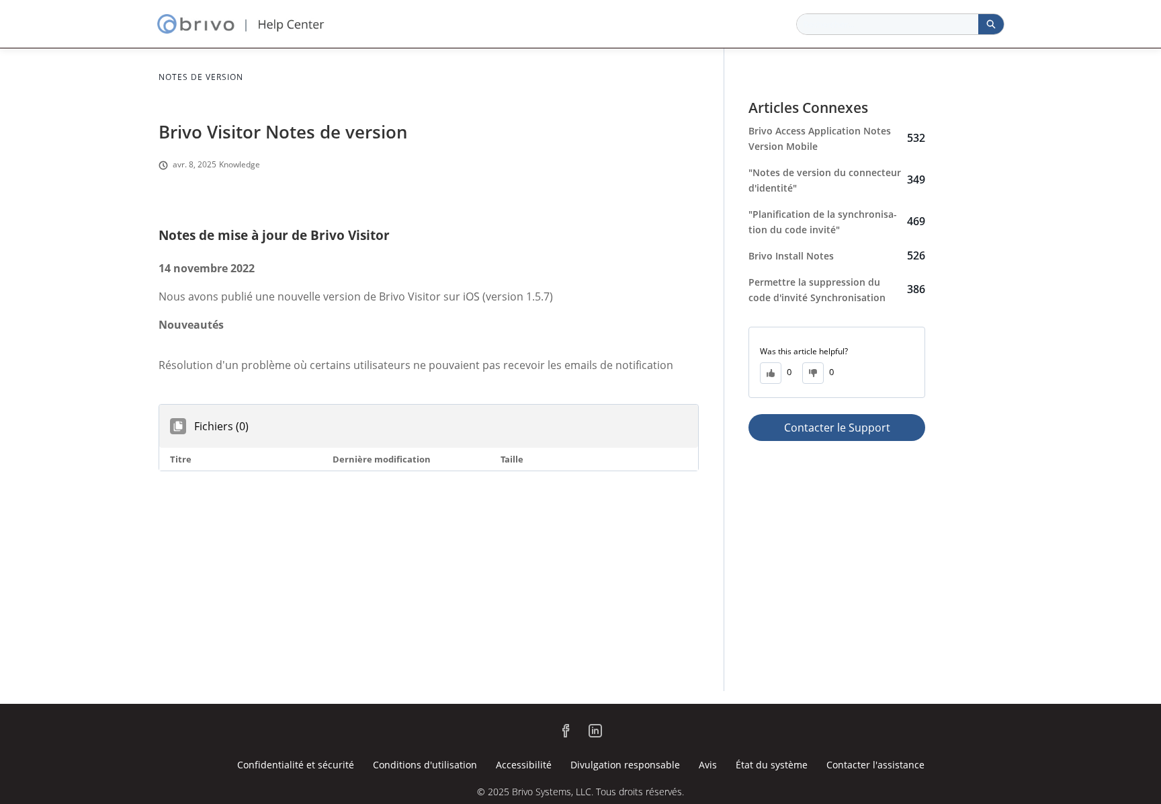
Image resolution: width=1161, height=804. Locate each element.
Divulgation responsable (625, 764)
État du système (772, 764)
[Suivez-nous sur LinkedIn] (595, 731)
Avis (708, 764)
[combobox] (887, 24)
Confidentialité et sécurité (295, 764)
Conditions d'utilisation (425, 764)
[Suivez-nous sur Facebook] (565, 731)
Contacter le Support (837, 427)
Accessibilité (524, 764)
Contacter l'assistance (875, 764)
